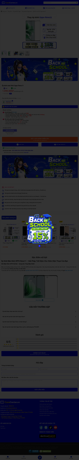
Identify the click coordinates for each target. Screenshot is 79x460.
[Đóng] (39, 246)
